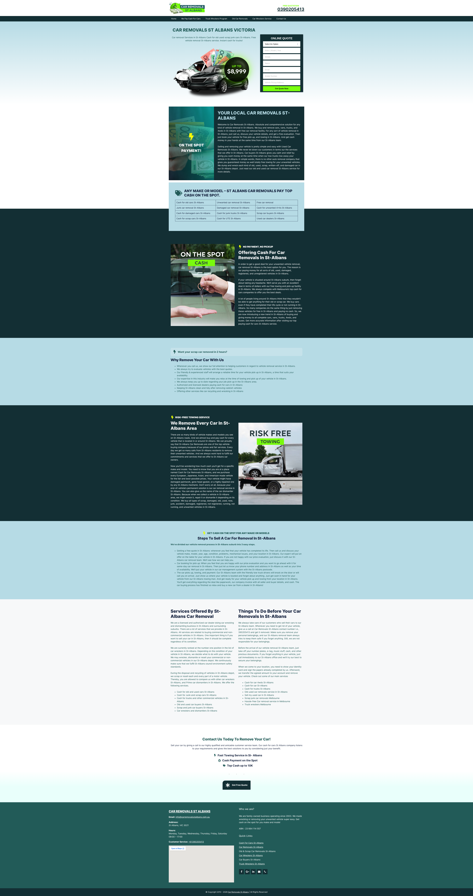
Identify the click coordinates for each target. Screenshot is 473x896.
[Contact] (259, 871)
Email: (172, 817)
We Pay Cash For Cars (191, 18)
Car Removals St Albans (189, 811)
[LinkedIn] (253, 871)
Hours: (172, 830)
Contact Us (281, 18)
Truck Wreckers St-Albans (252, 864)
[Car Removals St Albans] (187, 8)
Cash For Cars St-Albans (251, 843)
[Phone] (265, 871)
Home (173, 18)
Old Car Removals (240, 18)
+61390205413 (196, 842)
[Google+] (247, 871)
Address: (173, 822)
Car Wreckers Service (262, 18)
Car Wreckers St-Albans (251, 855)
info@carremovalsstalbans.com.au (193, 817)
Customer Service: (178, 842)
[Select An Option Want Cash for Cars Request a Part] (281, 44)
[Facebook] (241, 871)
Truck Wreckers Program (216, 18)
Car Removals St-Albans (251, 847)
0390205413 (290, 9)
